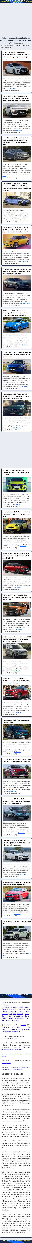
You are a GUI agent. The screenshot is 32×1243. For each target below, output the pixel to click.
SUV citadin (6, 1027)
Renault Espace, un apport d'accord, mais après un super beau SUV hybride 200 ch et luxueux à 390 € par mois (17, 271)
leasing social (6, 1063)
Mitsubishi (20, 1014)
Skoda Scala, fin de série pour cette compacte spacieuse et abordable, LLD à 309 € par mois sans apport (16, 843)
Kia (16, 1011)
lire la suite (13, 88)
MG (10, 1014)
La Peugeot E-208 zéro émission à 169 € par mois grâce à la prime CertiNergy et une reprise (16, 473)
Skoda (27, 1016)
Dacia (4, 1009)
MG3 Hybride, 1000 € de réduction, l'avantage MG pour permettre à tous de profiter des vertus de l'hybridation (16, 313)
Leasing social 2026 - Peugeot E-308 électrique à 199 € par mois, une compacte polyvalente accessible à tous (17, 396)
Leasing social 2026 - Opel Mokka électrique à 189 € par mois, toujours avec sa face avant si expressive (16, 801)
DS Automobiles (12, 1009)
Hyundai (5, 1011)
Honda (28, 1009)
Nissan (27, 1014)
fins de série (13, 1038)
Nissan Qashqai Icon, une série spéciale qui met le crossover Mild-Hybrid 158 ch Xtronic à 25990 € (16, 556)
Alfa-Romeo (5, 1007)
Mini (14, 1014)
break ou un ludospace (11, 1031)
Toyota (11, 1018)
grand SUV (25, 1029)
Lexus (21, 1011)
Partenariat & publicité (22, 1241)
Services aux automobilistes (11, 1020)
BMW (17, 1007)
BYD (21, 1007)
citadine (23, 1025)
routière (14, 1029)
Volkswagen (19, 1018)
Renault (16, 1016)
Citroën (27, 1007)
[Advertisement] (16, 20)
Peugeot (9, 1016)
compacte (19, 1027)
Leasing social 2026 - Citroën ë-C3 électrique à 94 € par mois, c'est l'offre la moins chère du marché (16, 681)
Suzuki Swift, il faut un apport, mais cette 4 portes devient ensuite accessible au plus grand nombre (17, 355)
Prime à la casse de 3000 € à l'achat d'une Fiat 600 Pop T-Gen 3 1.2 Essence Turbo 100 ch (16, 514)
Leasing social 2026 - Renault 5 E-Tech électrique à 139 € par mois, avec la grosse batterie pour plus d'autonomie (16, 230)
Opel (3, 1016)
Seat (21, 1016)
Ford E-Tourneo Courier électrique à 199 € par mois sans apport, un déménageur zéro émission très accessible (17, 639)
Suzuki (4, 1018)
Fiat (19, 1009)
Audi (12, 1007)
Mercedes (5, 1014)
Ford (23, 1009)
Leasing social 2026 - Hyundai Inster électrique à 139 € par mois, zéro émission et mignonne (17, 597)
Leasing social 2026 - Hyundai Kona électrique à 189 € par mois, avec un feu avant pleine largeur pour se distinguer (16, 98)
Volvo (27, 1018)
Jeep (11, 1011)
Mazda (27, 1011)
